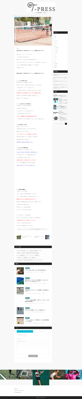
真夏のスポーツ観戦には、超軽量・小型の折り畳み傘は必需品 (28, 252)
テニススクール (56, 49)
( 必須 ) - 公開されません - (21, 341)
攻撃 (35, 229)
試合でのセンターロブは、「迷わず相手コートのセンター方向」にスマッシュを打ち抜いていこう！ (36, 281)
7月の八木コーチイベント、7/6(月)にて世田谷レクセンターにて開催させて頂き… (63, 103)
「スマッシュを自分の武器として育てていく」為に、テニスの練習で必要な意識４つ (37, 301)
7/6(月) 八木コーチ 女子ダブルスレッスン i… (63, 100)
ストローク (55, 42)
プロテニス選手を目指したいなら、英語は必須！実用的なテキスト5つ (29, 250)
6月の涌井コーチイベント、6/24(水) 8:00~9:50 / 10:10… (60, 96)
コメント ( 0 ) (24, 331)
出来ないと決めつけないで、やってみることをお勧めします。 (26, 165)
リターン (55, 58)
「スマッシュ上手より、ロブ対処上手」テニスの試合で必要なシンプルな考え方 (37, 321)
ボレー (55, 54)
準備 (36, 229)
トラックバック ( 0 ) (41, 331)
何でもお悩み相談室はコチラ (18, 392)
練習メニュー (56, 67)
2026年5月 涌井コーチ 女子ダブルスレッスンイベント (60, 84)
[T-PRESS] (41, 11)
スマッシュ (18, 15)
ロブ (54, 60)
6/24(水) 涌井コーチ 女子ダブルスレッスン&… (59, 95)
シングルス (55, 40)
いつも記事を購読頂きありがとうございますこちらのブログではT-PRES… (63, 108)
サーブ (55, 38)
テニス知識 (55, 51)
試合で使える (39, 229)
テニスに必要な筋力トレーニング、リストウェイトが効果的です (28, 255)
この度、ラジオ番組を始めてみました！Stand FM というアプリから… (63, 119)
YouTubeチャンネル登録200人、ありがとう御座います (26, 257)
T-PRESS (40, 397)
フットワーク (29, 229)
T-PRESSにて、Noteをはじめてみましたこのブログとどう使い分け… (63, 114)
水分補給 (55, 65)
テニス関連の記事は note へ (63, 106)
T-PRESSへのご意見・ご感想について (19, 390)
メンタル (55, 56)
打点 (34, 229)
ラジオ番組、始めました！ (62, 117)
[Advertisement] (33, 176)
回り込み (32, 229)
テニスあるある (56, 47)
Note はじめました (61, 112)
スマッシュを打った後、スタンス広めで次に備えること (36, 270)
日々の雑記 (55, 63)
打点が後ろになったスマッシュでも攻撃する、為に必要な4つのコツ (37, 291)
